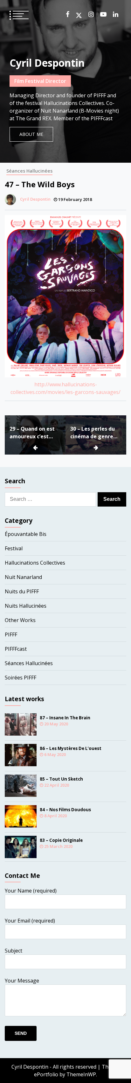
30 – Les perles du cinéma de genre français (92, 432)
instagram (91, 14)
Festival (14, 548)
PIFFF (11, 634)
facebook (67, 14)
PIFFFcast (16, 648)
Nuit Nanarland (23, 577)
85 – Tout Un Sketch (61, 779)
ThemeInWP (81, 1074)
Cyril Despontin (47, 63)
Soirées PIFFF (20, 677)
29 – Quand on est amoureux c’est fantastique (32, 432)
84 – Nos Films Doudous (65, 809)
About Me (31, 134)
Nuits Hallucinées (25, 605)
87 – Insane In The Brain (65, 718)
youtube (103, 14)
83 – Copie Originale (61, 840)
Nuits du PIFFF (22, 591)
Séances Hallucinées (29, 171)
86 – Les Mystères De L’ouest (70, 748)
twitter (78, 15)
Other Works (20, 620)
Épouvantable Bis (25, 534)
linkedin (115, 14)
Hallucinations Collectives (35, 562)
